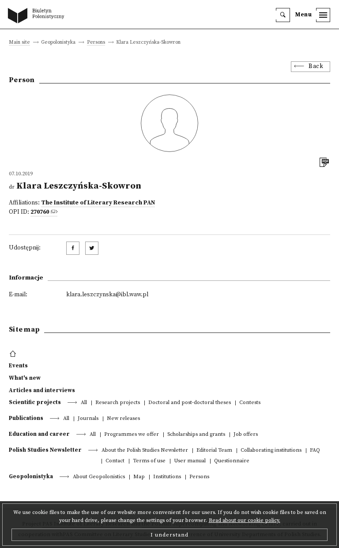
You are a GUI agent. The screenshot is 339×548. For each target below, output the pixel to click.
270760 (39, 212)
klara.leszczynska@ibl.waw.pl (107, 295)
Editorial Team (214, 450)
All (84, 403)
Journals (88, 418)
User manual (190, 461)
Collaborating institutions (271, 450)
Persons (96, 42)
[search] (283, 15)
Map (139, 477)
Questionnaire (231, 461)
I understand (169, 534)
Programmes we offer (131, 434)
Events (18, 365)
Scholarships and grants (196, 434)
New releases (123, 418)
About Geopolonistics (99, 477)
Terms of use (149, 461)
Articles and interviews (42, 390)
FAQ (315, 450)
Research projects (117, 403)
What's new (25, 378)
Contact (114, 461)
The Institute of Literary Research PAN (98, 203)
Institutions (167, 477)
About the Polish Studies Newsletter (145, 450)
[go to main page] (38, 16)
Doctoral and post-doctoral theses (189, 403)
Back (316, 66)
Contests (249, 403)
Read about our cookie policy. (244, 520)
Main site (19, 42)
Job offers (246, 434)
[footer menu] (14, 354)
